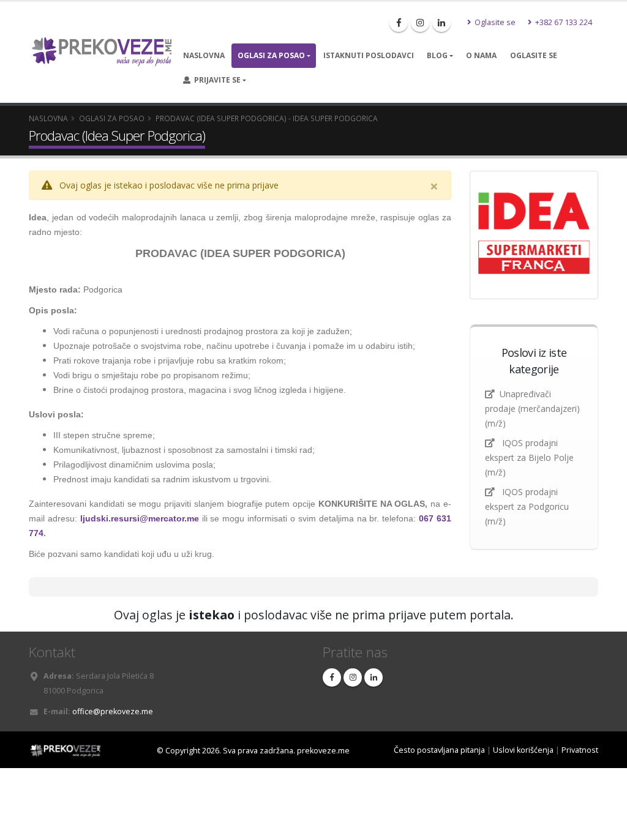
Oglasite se (494, 22)
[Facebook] (398, 22)
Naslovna (204, 55)
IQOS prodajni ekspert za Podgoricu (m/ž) (527, 506)
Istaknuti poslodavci (368, 55)
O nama (481, 55)
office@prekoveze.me (112, 711)
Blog (437, 55)
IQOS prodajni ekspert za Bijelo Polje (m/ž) (529, 457)
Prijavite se (215, 80)
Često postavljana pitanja (439, 750)
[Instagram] (420, 22)
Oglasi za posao (271, 55)
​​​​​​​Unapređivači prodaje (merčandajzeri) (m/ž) (532, 408)
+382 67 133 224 (562, 22)
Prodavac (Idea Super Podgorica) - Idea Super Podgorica (267, 118)
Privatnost (579, 750)
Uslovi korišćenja (523, 750)
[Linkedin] (441, 22)
